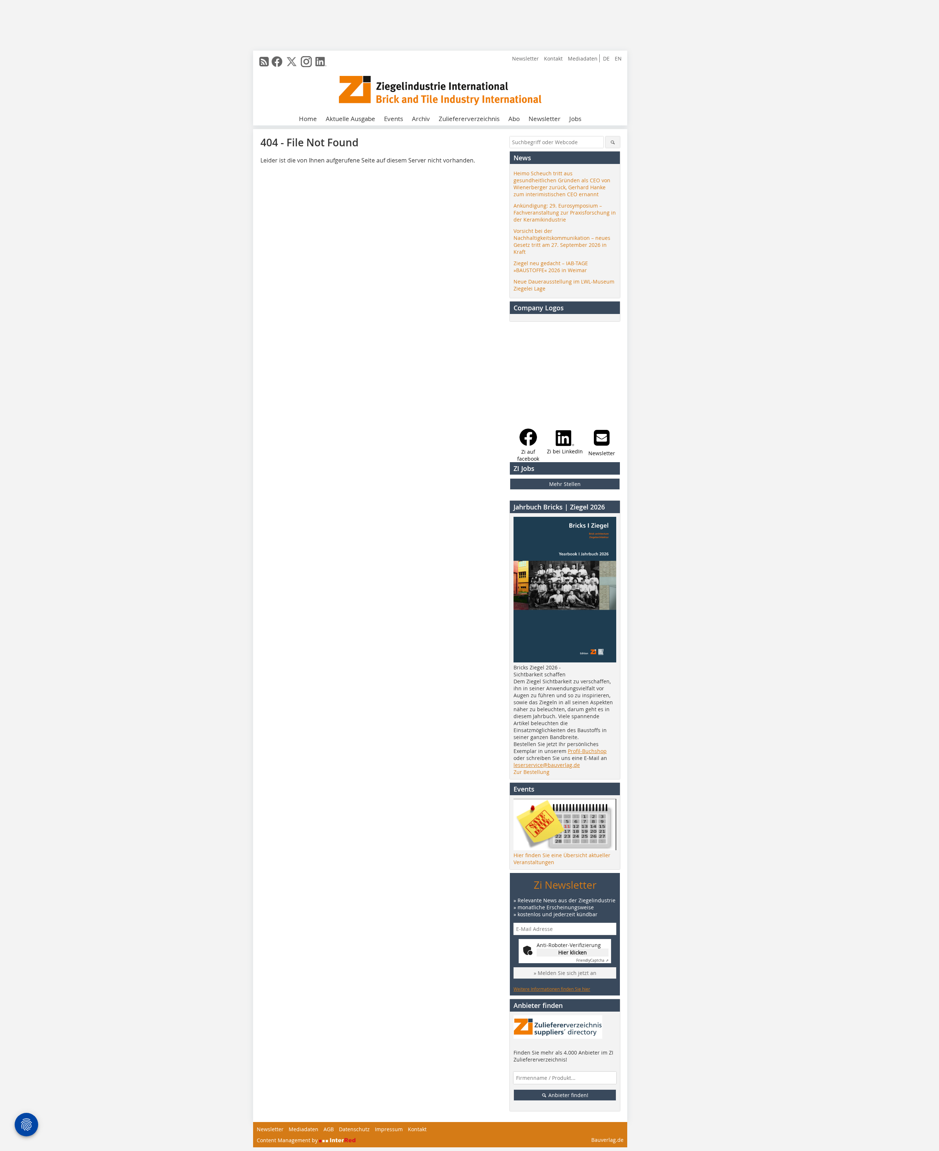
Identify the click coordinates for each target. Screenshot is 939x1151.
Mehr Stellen (565, 484)
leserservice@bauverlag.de (547, 764)
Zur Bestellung (531, 771)
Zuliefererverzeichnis (469, 118)
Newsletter (525, 58)
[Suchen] (613, 142)
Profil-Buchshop (587, 751)
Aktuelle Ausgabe (350, 118)
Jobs (575, 118)
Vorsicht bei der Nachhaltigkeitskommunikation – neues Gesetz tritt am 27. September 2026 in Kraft (562, 241)
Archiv (421, 118)
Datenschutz (354, 1129)
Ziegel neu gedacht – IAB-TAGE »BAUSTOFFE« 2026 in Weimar (551, 267)
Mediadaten (583, 58)
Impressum (389, 1129)
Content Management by (288, 1140)
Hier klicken (572, 952)
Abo (514, 118)
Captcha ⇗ (592, 960)
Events (393, 118)
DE (606, 58)
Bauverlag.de (607, 1139)
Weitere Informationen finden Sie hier (552, 989)
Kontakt (553, 58)
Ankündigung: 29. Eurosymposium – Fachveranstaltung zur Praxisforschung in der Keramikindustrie (565, 212)
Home (308, 118)
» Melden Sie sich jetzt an (565, 972)
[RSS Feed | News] (264, 61)
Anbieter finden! (567, 1095)
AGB (329, 1129)
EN (618, 58)
